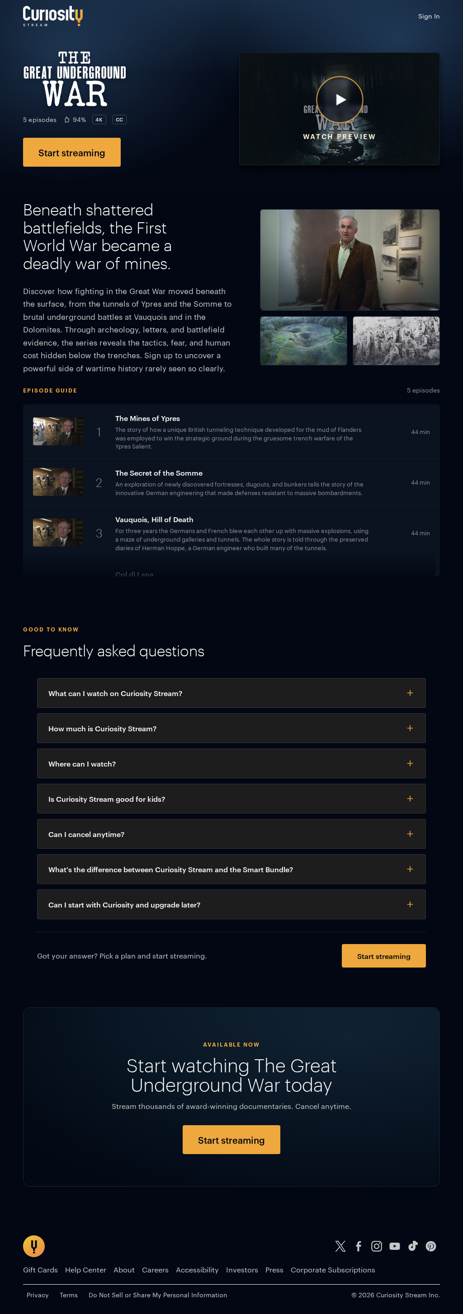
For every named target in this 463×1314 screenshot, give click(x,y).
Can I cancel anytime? (86, 834)
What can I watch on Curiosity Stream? (115, 693)
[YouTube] (395, 1246)
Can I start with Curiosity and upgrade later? (124, 904)
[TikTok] (413, 1246)
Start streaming (71, 152)
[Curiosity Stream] (53, 16)
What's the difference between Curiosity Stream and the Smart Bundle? (170, 869)
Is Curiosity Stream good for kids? (106, 799)
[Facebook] (359, 1246)
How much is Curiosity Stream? (102, 728)
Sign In (429, 15)
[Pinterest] (431, 1246)
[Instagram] (377, 1246)
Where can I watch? (82, 763)
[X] (340, 1246)
